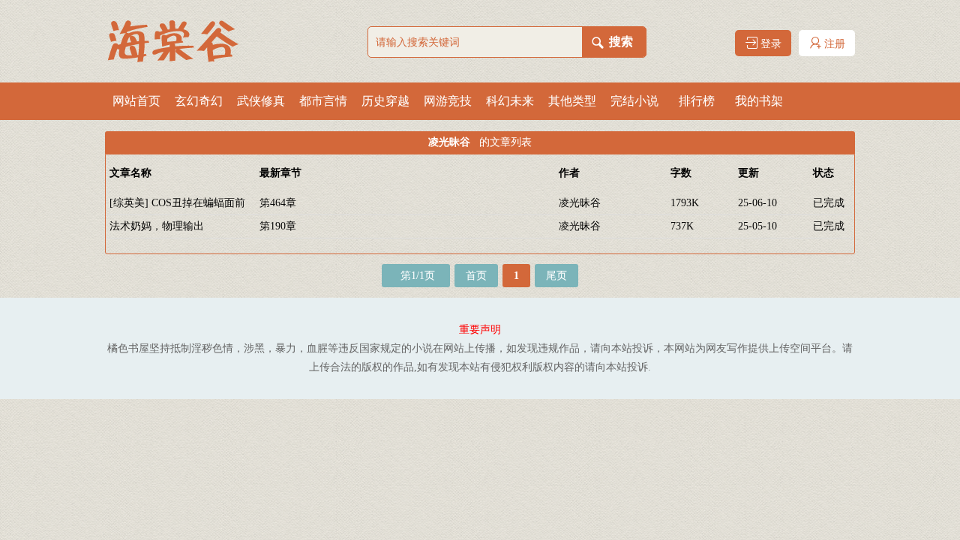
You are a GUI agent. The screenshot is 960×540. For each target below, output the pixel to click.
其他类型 (572, 100)
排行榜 (697, 100)
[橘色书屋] (180, 41)
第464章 (278, 202)
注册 (833, 44)
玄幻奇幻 (199, 100)
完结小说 (634, 100)
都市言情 (323, 100)
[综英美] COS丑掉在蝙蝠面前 (177, 202)
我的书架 (759, 100)
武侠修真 (261, 100)
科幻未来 (510, 100)
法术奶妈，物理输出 (157, 226)
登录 (770, 44)
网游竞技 (448, 100)
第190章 (278, 226)
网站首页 (136, 100)
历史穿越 (386, 100)
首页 (476, 275)
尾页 (556, 275)
